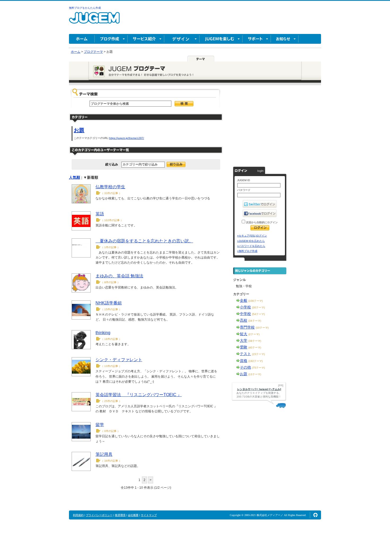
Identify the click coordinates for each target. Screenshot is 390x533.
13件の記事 (111, 366)
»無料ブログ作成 (247, 251)
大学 (243, 340)
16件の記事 (111, 339)
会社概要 (133, 515)
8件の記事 (110, 282)
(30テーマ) (258, 307)
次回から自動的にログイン (261, 222)
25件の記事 (111, 401)
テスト (245, 354)
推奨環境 (120, 515)
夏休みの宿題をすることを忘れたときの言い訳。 (144, 241)
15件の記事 (111, 309)
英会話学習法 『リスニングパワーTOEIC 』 (139, 394)
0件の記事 (110, 431)
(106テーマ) (255, 300)
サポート (256, 39)
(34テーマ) (254, 320)
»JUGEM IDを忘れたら (251, 240)
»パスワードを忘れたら (251, 245)
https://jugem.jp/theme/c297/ (126, 138)
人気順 (74, 177)
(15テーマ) (258, 354)
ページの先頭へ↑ (315, 514)
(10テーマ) (262, 327)
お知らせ (284, 39)
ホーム (82, 39)
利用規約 (78, 515)
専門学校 (247, 327)
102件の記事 (112, 220)
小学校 (245, 307)
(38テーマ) (254, 340)
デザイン (182, 39)
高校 (243, 320)
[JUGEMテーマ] (201, 59)
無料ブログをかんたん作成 (85, 7)
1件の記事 (110, 247)
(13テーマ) (254, 374)
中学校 (245, 314)
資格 (243, 361)
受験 (243, 347)
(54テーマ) (258, 314)
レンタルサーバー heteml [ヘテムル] (259, 389)
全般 (243, 300)
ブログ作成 (111, 39)
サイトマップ (149, 515)
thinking (103, 332)
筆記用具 (104, 454)
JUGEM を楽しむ (221, 39)
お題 (79, 130)
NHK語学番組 (109, 303)
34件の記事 (111, 460)
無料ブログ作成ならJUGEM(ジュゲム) (94, 21)
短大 (243, 334)
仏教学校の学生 (110, 187)
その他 (245, 367)
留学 (100, 424)
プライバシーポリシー (99, 515)
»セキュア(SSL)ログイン (252, 235)
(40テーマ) (254, 347)
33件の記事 (111, 193)
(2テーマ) (253, 334)
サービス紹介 (146, 39)
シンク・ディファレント (119, 359)
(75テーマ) (258, 367)
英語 (100, 214)
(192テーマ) (255, 361)
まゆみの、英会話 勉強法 (119, 276)
